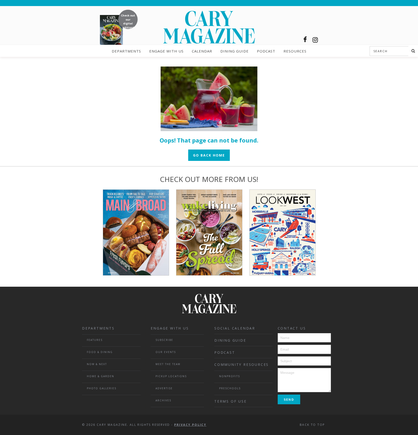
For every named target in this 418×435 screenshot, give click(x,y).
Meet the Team (168, 364)
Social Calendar (234, 328)
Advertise (164, 388)
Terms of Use (230, 401)
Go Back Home (209, 155)
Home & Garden (100, 376)
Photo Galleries (101, 388)
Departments (126, 51)
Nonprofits (229, 376)
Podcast (266, 51)
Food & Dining (100, 352)
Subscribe (164, 340)
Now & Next (97, 364)
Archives (163, 400)
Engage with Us (166, 51)
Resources (295, 51)
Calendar (202, 51)
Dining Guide (234, 51)
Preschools (230, 388)
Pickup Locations (171, 376)
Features (95, 340)
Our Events (166, 352)
